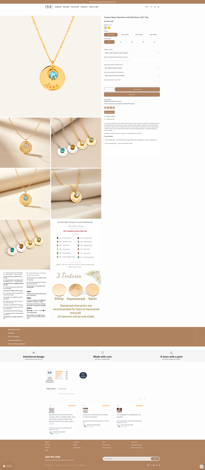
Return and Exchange (137, 447)
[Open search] (151, 7)
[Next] (144, 398)
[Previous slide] (45, 2)
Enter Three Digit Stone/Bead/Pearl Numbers (116, 57)
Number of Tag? (108, 49)
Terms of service (74, 465)
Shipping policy (82, 465)
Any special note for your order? (112, 79)
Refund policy (59, 465)
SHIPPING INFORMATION (15, 340)
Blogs (75, 445)
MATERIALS (11, 333)
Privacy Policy (106, 445)
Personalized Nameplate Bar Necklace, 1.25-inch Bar (62, 421)
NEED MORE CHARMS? (14, 329)
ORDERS (47, 447)
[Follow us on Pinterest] (114, 107)
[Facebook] (154, 465)
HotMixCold (51, 465)
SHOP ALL (47, 445)
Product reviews (51, 388)
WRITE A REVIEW (83, 375)
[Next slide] (158, 2)
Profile (46, 450)
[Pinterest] (148, 465)
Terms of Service (106, 447)
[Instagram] (156, 465)
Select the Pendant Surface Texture (113, 64)
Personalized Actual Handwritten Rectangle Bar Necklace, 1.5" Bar (95, 421)
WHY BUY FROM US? (13, 336)
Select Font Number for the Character (114, 72)
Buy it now (132, 94)
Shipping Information (136, 445)
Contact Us (134, 442)
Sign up (155, 458)
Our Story (76, 442)
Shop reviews (62, 388)
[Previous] (139, 398)
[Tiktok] (159, 465)
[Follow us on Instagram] (108, 107)
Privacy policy (66, 465)
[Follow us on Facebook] (105, 107)
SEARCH (47, 442)
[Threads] (151, 465)
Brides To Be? (77, 447)
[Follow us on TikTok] (111, 107)
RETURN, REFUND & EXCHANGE (16, 344)
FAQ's (104, 442)
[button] (51, 410)
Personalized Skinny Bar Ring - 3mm (126, 418)
